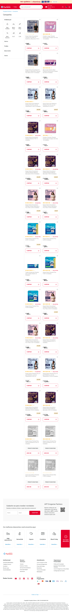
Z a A (20, 36)
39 (27, 212)
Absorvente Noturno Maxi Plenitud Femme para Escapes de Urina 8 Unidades (50, 71)
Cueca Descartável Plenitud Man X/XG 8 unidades (32, 475)
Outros (6, 41)
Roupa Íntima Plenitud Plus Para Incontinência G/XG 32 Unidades (32, 442)
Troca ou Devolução (41, 569)
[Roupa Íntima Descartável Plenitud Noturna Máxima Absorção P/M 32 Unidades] (33, 397)
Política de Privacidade (59, 564)
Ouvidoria (5, 566)
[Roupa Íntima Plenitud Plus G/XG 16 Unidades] (33, 229)
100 (46, 179)
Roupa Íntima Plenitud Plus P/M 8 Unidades (32, 306)
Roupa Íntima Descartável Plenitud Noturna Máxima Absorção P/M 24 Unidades (50, 172)
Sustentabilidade (7, 569)
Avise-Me (29, 453)
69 (27, 347)
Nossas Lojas (6, 568)
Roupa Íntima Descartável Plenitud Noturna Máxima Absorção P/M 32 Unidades (32, 409)
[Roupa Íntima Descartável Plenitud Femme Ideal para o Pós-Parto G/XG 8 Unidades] (33, 195)
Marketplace (39, 571)
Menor (13, 28)
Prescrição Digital (24, 569)
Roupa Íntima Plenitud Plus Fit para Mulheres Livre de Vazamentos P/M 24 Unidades (50, 375)
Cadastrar (35, 512)
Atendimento (41, 560)
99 (27, 111)
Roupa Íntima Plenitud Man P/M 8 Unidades (49, 475)
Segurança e (57, 560)
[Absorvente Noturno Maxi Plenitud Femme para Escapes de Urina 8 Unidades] (50, 60)
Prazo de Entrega (41, 566)
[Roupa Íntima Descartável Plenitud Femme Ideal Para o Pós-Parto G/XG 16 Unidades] (50, 296)
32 (27, 280)
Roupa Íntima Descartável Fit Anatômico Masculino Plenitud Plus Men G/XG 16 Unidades (32, 71)
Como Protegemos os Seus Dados (61, 568)
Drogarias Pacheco (7, 11)
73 (27, 246)
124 (46, 381)
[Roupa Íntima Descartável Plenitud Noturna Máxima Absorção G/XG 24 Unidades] (33, 161)
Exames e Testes (24, 565)
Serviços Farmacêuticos (25, 567)
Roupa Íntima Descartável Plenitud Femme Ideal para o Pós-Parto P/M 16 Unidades (32, 341)
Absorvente (7, 51)
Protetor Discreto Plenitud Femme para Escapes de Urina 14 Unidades (50, 139)
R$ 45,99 (27, 210)
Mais (7, 28)
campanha (15, 11)
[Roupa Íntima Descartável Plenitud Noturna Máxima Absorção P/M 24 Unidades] (50, 161)
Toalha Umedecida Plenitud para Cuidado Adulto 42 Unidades (32, 274)
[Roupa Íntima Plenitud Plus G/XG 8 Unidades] (50, 229)
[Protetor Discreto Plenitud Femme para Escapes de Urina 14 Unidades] (50, 127)
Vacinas (21, 564)
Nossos (22, 560)
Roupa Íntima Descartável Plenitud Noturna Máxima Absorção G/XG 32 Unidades (50, 409)
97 (27, 381)
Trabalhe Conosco (7, 564)
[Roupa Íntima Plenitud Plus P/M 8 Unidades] (33, 296)
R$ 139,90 (27, 109)
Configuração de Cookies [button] (59, 570)
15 (45, 44)
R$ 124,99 (27, 379)
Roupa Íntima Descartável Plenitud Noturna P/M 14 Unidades (31, 139)
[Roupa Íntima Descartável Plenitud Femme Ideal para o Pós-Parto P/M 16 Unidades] (33, 330)
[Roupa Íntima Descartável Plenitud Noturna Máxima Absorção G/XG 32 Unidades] (50, 397)
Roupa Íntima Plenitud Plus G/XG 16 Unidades (32, 239)
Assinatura (22, 571)
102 (28, 179)
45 (27, 314)
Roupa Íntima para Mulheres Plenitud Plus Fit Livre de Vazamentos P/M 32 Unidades (33, 105)
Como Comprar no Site (42, 562)
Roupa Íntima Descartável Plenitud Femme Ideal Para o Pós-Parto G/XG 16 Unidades (50, 307)
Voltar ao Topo (35, 594)
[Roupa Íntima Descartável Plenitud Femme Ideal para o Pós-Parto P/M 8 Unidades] (50, 195)
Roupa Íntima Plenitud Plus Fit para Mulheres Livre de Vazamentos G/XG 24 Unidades (32, 375)
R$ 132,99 (27, 177)
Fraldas (6, 46)
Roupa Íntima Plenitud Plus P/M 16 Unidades (49, 273)
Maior (20, 28)
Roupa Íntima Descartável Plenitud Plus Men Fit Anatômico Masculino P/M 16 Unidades (32, 38)
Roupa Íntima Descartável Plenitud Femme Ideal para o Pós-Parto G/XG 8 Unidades (32, 206)
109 (28, 415)
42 (45, 212)
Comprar (29, 48)
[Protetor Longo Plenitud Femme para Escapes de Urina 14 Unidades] (50, 26)
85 (27, 44)
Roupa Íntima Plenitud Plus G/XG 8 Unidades (49, 239)
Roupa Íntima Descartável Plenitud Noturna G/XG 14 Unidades (49, 341)
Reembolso (39, 568)
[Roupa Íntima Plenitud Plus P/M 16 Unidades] (50, 262)
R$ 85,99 (27, 244)
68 (45, 314)
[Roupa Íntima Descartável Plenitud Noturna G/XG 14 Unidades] (50, 330)
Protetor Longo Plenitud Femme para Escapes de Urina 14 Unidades (50, 38)
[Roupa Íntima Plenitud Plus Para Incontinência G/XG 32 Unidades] (33, 431)
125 (46, 415)
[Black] (36, 2)
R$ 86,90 (45, 312)
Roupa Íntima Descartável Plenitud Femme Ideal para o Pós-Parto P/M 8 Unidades (50, 206)
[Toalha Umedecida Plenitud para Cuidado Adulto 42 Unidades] (33, 262)
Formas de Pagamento (42, 564)
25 (45, 78)
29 (45, 246)
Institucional (6, 560)
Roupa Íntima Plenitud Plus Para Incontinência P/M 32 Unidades (49, 442)
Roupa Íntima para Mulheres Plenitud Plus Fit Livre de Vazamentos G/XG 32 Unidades (50, 105)
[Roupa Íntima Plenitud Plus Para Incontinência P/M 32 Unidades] (50, 431)
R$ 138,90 (45, 109)
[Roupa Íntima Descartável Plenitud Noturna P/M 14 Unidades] (33, 127)
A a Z (13, 36)
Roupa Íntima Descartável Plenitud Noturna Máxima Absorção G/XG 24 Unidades (32, 172)
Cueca (6, 55)
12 (45, 145)
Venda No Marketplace (8, 562)
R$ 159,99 (27, 413)
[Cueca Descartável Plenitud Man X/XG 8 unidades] (33, 465)
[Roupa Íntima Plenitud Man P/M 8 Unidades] (50, 465)
